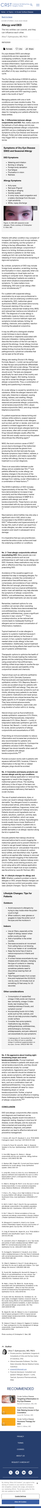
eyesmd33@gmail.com (18, 1369)
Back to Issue (7, 17)
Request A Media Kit (21, 1462)
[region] (20, 1493)
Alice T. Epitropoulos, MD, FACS (21, 1351)
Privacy (20, 1436)
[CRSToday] (15, 5)
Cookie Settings (20, 1496)
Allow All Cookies (20, 1502)
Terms (20, 1443)
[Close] (37, 1483)
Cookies (20, 1449)
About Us (20, 1456)
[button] (7, 1346)
